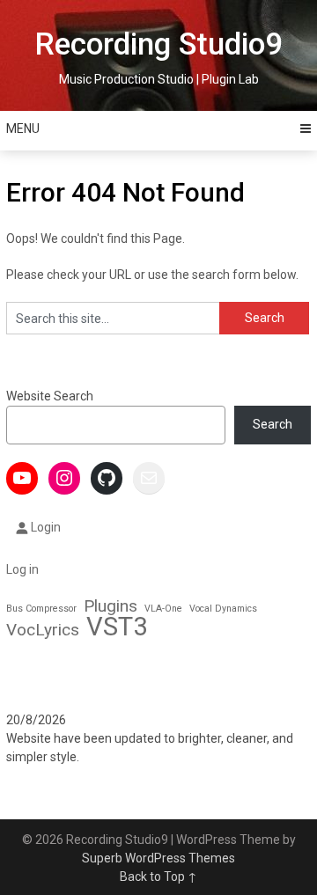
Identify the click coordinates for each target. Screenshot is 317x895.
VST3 (116, 627)
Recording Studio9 (158, 44)
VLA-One (163, 608)
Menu (23, 128)
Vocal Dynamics (223, 608)
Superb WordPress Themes (158, 858)
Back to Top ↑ (158, 876)
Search (272, 424)
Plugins (110, 606)
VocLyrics (42, 629)
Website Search (49, 396)
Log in (22, 569)
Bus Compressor (41, 608)
